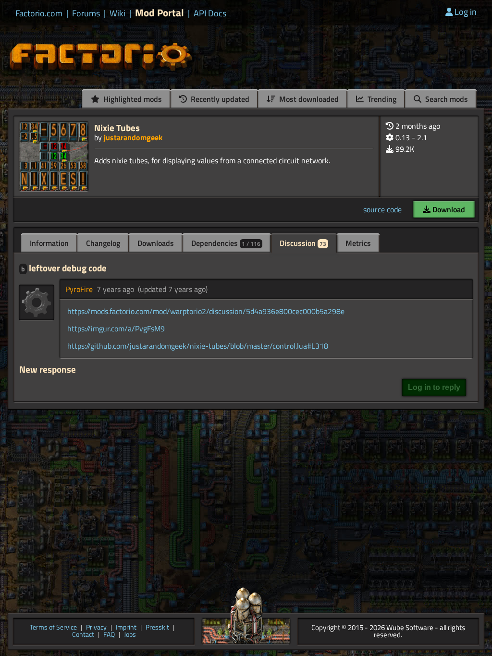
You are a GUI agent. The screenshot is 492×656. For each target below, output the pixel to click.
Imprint (126, 628)
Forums (86, 13)
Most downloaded (308, 99)
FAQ (109, 635)
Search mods (445, 99)
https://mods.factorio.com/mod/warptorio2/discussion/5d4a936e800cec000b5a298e (205, 311)
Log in (466, 11)
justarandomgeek (133, 137)
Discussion (303, 243)
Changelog (103, 243)
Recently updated (219, 99)
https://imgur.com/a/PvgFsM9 (116, 328)
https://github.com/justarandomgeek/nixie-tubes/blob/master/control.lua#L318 (197, 346)
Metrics (358, 243)
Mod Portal (159, 13)
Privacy (96, 628)
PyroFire (79, 289)
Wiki (117, 13)
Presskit (157, 628)
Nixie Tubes (117, 127)
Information (49, 243)
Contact (83, 635)
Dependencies (225, 243)
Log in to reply (434, 387)
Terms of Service (53, 628)
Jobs (130, 635)
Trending (381, 99)
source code (382, 209)
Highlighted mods (131, 99)
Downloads (155, 243)
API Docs (210, 13)
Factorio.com (38, 13)
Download (447, 209)
